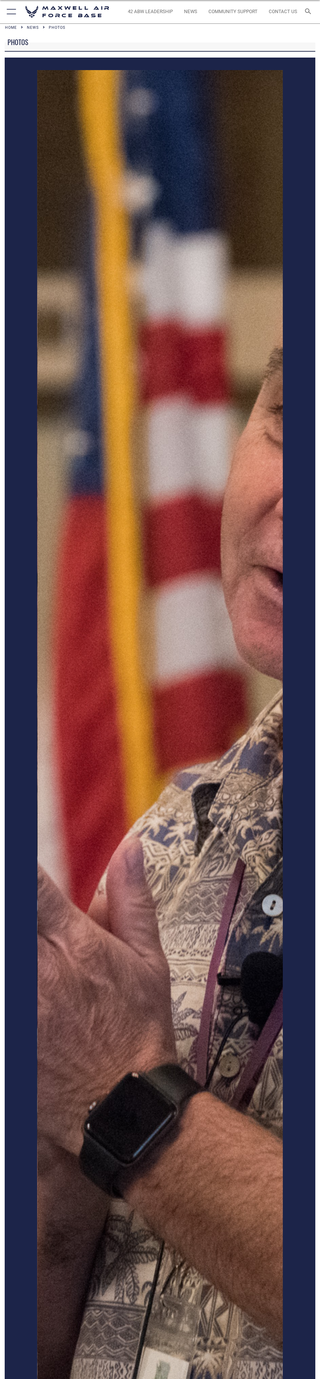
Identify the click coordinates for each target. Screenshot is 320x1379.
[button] (10, 11)
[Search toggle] (309, 12)
